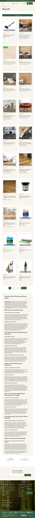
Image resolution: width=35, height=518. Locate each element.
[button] (23, 3)
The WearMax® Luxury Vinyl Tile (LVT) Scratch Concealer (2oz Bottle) (25, 277)
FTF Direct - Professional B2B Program (21, 487)
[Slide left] (3, 1)
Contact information (11, 515)
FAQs (3, 487)
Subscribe (27, 475)
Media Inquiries (12, 490)
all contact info (28, 493)
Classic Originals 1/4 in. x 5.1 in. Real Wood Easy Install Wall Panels (25, 89)
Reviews (3, 490)
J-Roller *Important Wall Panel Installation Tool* (8, 36)
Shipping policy (5, 515)
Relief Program (20, 496)
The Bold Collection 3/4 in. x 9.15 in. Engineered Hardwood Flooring (9, 62)
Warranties (4, 495)
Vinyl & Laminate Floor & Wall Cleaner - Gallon (24, 224)
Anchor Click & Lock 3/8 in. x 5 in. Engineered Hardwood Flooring (9, 143)
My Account (4, 486)
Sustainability (12, 487)
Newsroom (12, 489)
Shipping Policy (4, 494)
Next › (24, 288)
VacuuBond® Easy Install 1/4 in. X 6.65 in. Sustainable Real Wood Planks (9, 224)
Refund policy (4, 514)
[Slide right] (32, 1)
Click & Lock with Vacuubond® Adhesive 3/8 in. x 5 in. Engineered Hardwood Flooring (25, 143)
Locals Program (20, 494)
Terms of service (14, 514)
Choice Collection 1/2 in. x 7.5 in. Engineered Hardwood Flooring (25, 116)
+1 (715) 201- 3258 (29, 488)
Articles (3, 489)
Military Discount (21, 491)
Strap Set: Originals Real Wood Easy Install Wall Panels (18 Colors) (9, 277)
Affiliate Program (21, 489)
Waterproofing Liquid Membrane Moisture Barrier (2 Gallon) (25, 197)
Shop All (5, 6)
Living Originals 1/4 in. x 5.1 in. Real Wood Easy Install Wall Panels (25, 62)
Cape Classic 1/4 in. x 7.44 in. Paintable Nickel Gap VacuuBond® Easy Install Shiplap (9, 170)
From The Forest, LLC (8, 515)
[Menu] (3, 3)
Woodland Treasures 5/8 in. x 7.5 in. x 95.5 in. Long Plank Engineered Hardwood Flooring (25, 36)
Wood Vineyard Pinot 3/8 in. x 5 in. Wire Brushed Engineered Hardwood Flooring (9, 116)
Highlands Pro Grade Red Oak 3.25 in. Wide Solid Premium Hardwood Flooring (9, 197)
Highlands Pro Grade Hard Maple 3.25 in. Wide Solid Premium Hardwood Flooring (25, 170)
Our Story (11, 486)
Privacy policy (9, 514)
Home (3, 6)
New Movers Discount (20, 493)
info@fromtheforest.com (30, 489)
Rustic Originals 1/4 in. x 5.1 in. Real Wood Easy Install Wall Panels (9, 89)
